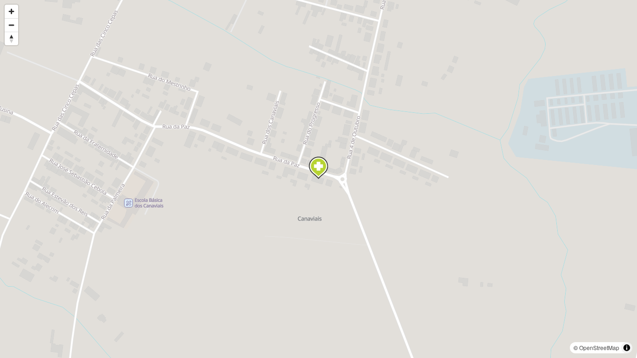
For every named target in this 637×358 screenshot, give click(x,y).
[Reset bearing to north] (11, 38)
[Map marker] (318, 168)
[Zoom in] (11, 11)
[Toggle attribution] (626, 347)
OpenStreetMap (599, 347)
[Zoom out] (11, 25)
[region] (318, 179)
